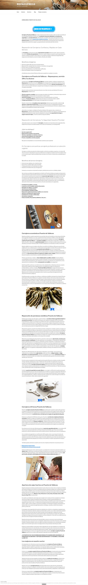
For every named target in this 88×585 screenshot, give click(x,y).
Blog (35, 12)
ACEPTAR (44, 584)
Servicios (29, 12)
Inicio (18, 12)
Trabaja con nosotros (42, 12)
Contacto (23, 12)
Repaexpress (26, 4)
